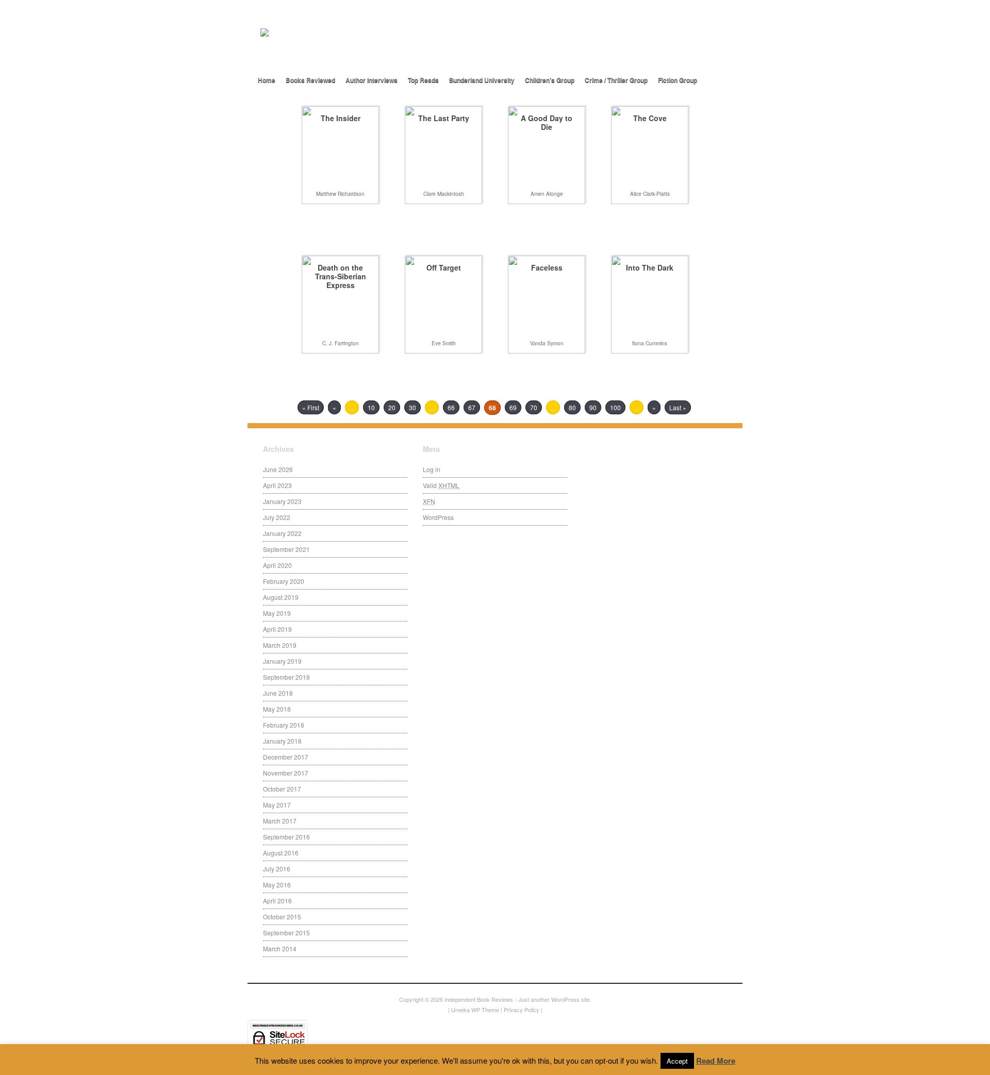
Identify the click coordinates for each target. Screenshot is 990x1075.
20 (391, 407)
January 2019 (282, 661)
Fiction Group (677, 80)
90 (593, 407)
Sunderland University (482, 80)
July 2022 (276, 517)
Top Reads (423, 80)
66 (451, 407)
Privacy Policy (521, 1009)
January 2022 (282, 533)
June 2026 (278, 469)
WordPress (438, 517)
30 (412, 407)
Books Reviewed (310, 80)
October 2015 (282, 916)
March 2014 (279, 948)
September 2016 (286, 836)
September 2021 (286, 549)
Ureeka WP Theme (475, 1009)
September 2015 (286, 932)
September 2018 (286, 677)
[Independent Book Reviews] (376, 50)
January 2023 (282, 501)
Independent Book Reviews (478, 999)
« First (310, 407)
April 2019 (277, 629)
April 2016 (277, 900)
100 (615, 407)
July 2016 (276, 868)
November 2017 (285, 772)
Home (266, 80)
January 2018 (282, 740)
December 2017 (285, 756)
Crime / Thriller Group (616, 80)
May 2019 (277, 613)
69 (513, 407)
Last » (677, 407)
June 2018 (278, 692)
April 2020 (277, 565)
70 (533, 407)
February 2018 (283, 724)
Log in (431, 469)
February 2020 (283, 581)
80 (572, 407)
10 (371, 407)
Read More (715, 1060)
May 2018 (277, 708)
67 (471, 407)
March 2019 (279, 645)
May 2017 (277, 804)
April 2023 (277, 485)
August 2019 (281, 597)
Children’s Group (549, 80)
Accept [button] (677, 1061)
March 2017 (279, 820)
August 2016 (281, 852)
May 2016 (277, 884)
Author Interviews (371, 80)
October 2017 (282, 788)
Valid (441, 485)
